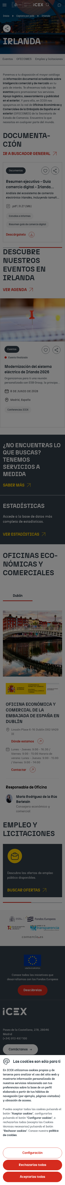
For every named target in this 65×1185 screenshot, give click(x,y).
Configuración (32, 1153)
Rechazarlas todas (32, 1165)
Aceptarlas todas (32, 1177)
